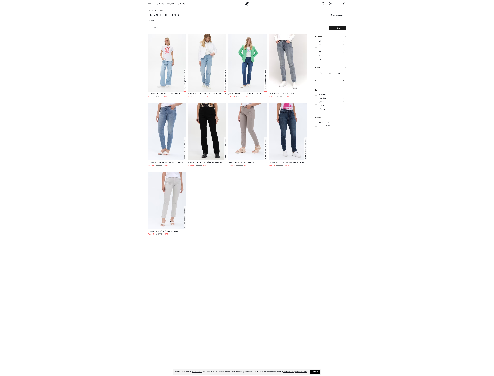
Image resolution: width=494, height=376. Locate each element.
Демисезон (324, 122)
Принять (315, 372)
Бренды (150, 10)
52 (320, 59)
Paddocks (160, 10)
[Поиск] (323, 4)
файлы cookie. (197, 372)
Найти (337, 28)
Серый (321, 102)
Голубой (322, 98)
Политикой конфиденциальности (295, 372)
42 (320, 41)
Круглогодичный (326, 125)
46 (320, 48)
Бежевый (322, 94)
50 (320, 55)
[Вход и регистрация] (337, 4)
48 (320, 52)
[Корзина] (344, 4)
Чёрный (322, 109)
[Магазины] (330, 4)
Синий (321, 105)
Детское (181, 3)
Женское (159, 3)
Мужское (170, 3)
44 (320, 45)
